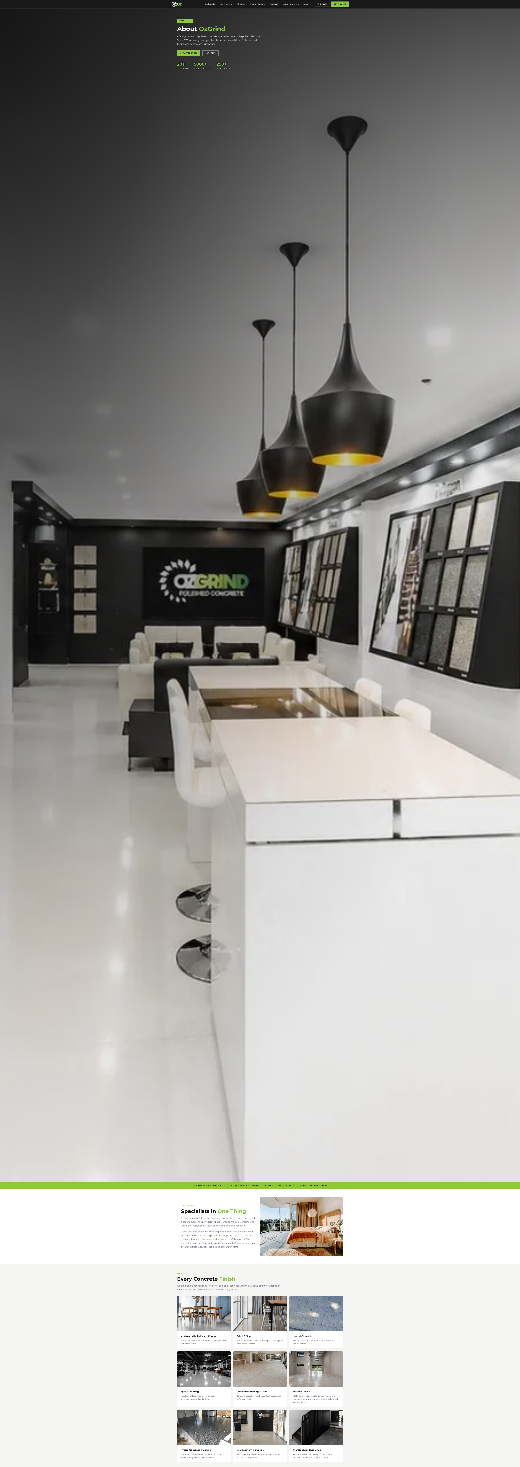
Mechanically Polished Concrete (200, 1336)
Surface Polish (301, 1391)
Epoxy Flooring (190, 1391)
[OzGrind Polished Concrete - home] (176, 4)
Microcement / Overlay (250, 1450)
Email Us (324, 4)
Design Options (257, 4)
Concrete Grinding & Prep (252, 1391)
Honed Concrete (302, 1336)
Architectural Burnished (307, 1450)
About (306, 4)
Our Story (210, 53)
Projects (274, 4)
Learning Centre (291, 4)
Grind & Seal (244, 1336)
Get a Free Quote (188, 53)
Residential (210, 4)
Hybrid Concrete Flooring (196, 1450)
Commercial (226, 4)
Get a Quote (340, 4)
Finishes (241, 4)
